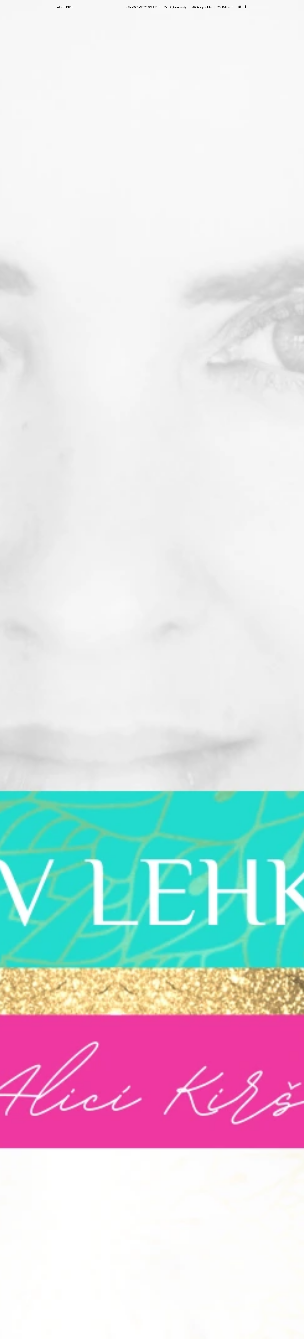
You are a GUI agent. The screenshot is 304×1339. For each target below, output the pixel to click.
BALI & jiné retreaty (175, 7)
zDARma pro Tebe (202, 7)
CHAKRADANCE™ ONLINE (142, 7)
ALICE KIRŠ (64, 7)
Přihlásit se (223, 7)
